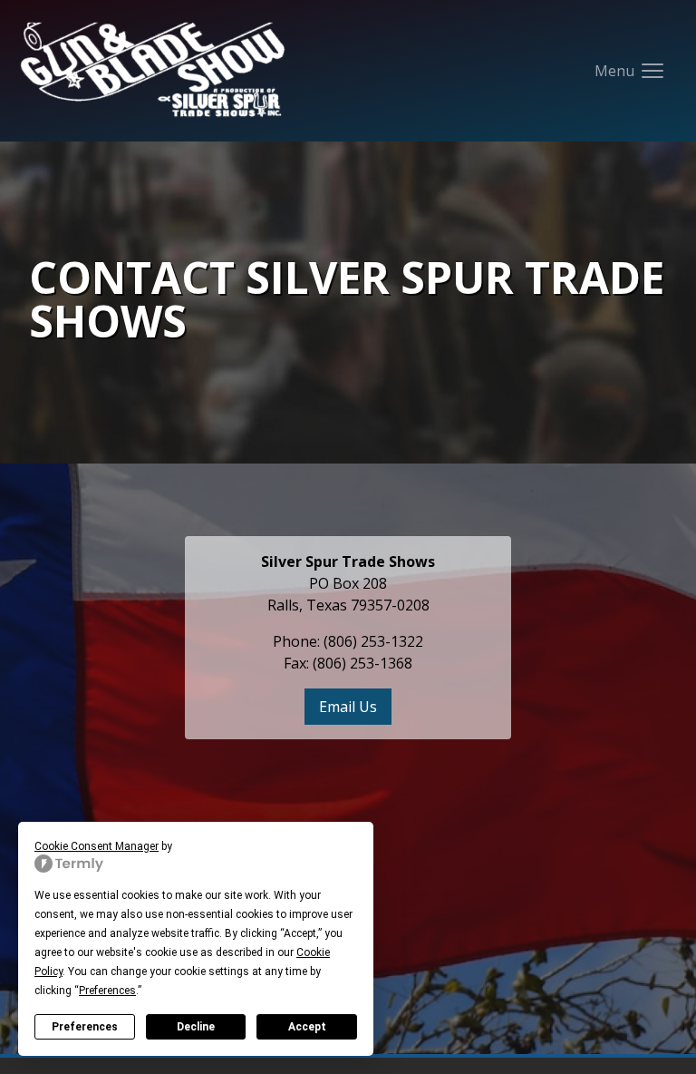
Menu (638, 76)
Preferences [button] (107, 990)
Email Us (348, 707)
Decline (196, 1026)
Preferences (85, 1026)
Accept (307, 1026)
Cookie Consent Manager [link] (96, 846)
